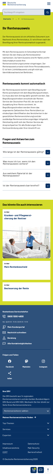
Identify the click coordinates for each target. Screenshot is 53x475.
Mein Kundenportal (16, 327)
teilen (9, 378)
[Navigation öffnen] (49, 4)
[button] (41, 470)
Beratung (11, 338)
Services (6, 429)
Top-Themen (8, 423)
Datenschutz (33, 443)
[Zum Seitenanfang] (48, 470)
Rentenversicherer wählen (16, 411)
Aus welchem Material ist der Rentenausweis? (17, 174)
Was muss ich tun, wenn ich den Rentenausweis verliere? (19, 162)
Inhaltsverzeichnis (11, 448)
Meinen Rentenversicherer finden (18, 417)
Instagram (43, 367)
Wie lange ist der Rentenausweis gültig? (23, 152)
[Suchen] (47, 12)
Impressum (8, 443)
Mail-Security (33, 448)
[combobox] (23, 12)
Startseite (7, 19)
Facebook (10, 367)
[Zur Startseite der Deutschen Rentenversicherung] (14, 4)
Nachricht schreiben (16, 332)
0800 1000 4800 (15, 316)
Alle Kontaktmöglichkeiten (19, 343)
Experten (7, 435)
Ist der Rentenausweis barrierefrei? (21, 185)
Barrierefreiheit (35, 452)
